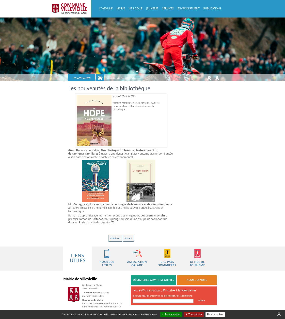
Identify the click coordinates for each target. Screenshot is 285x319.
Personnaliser (215, 314)
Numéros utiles (106, 264)
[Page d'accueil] (69, 9)
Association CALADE (137, 264)
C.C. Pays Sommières (167, 264)
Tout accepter (172, 314)
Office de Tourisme (197, 264)
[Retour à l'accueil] (100, 77)
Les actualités (82, 78)
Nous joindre (197, 280)
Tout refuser (195, 314)
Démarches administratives (153, 280)
